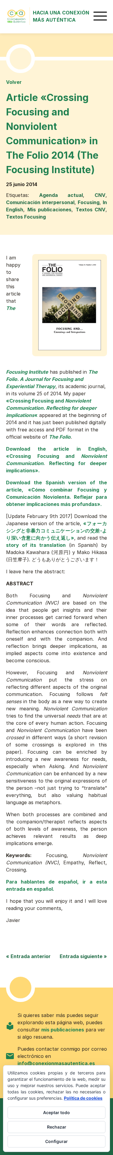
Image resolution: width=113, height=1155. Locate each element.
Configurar (56, 1141)
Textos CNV (91, 210)
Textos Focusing (26, 217)
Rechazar (56, 1126)
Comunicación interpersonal (40, 202)
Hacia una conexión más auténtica (61, 16)
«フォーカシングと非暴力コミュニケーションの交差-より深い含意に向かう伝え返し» (56, 530)
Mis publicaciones (49, 210)
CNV (100, 195)
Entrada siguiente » (83, 956)
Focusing (88, 202)
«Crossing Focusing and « (51, 408)
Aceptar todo (56, 1112)
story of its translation (36, 545)
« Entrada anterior (28, 956)
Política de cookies (83, 1098)
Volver (14, 82)
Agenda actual (61, 195)
